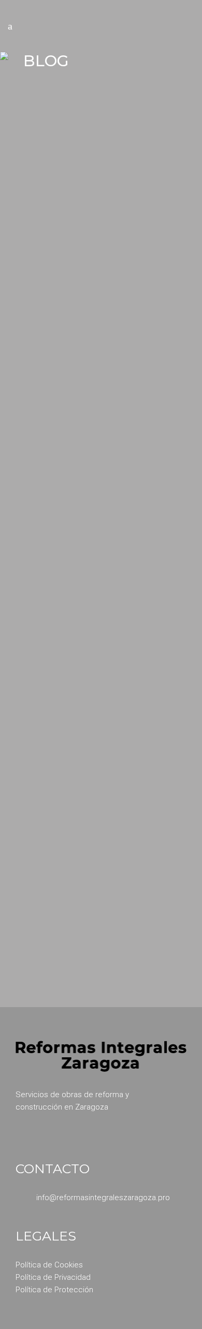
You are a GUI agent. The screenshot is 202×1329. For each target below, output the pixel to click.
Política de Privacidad (53, 1277)
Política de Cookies (49, 1264)
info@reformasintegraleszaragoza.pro (103, 1197)
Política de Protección (54, 1289)
